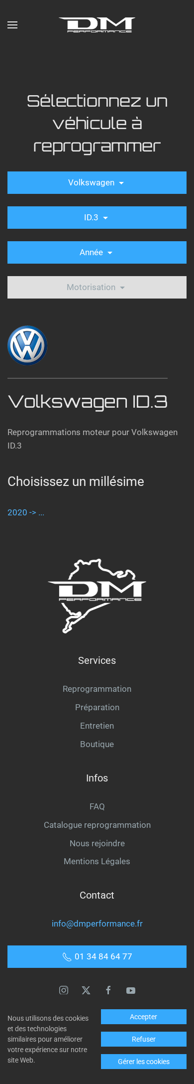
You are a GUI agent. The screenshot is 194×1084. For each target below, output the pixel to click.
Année (92, 252)
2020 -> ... (25, 512)
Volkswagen (92, 182)
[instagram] (64, 989)
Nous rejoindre (97, 843)
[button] (12, 25)
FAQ (97, 806)
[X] (86, 989)
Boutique (97, 744)
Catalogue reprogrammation (97, 825)
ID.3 (92, 217)
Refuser (144, 1039)
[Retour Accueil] (97, 25)
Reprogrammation (97, 689)
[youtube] (131, 989)
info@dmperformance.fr (97, 924)
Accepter (143, 1017)
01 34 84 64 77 (103, 956)
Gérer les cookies (144, 1062)
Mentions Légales (97, 861)
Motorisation (92, 287)
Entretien (97, 726)
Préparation (97, 707)
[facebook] (108, 989)
